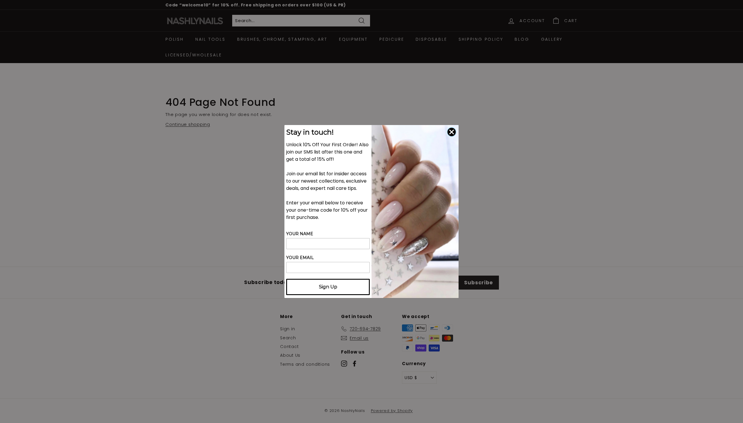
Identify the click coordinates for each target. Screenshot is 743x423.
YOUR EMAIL (300, 257)
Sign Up (328, 287)
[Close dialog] (451, 132)
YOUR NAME (299, 233)
